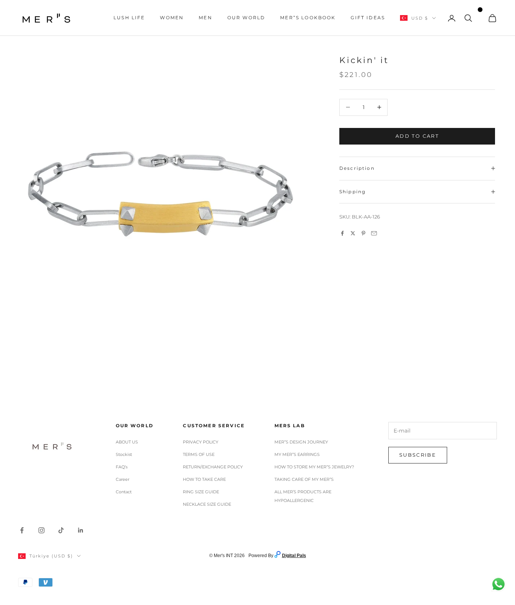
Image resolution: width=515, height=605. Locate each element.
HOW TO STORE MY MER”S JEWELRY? (314, 467)
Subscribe (417, 455)
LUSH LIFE (129, 17)
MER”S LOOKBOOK (308, 17)
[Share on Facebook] (342, 233)
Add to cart (417, 136)
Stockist (124, 454)
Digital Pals (294, 555)
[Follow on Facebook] (22, 530)
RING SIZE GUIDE (201, 491)
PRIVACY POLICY (200, 442)
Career (122, 479)
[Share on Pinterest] (363, 233)
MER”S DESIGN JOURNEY (301, 442)
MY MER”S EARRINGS (297, 454)
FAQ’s (121, 467)
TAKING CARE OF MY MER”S (304, 479)
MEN (205, 17)
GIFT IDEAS (368, 17)
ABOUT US (127, 442)
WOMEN (172, 17)
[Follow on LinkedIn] (80, 530)
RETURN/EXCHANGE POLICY (213, 467)
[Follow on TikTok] (61, 530)
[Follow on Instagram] (41, 530)
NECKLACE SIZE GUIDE (207, 504)
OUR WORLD (246, 17)
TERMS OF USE (199, 454)
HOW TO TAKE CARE (204, 479)
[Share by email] (374, 233)
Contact (124, 491)
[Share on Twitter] (353, 233)
